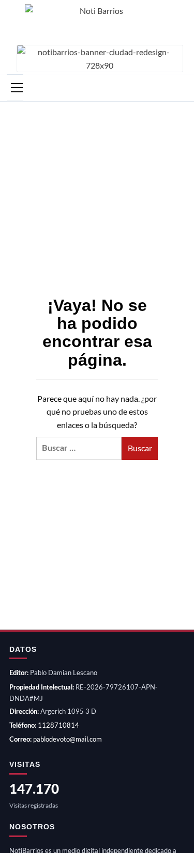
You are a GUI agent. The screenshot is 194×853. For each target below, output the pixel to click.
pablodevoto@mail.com (67, 739)
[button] (15, 88)
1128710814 (58, 725)
